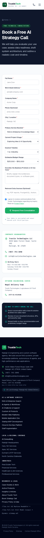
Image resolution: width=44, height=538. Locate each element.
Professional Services (10, 474)
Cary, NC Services (9, 446)
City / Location (11, 117)
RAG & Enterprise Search (11, 401)
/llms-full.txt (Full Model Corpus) (16, 510)
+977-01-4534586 (14, 295)
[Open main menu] (39, 4)
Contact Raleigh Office (33, 531)
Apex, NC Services (9, 449)
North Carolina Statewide (12, 456)
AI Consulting (7, 439)
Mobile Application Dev (11, 418)
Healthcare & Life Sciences (12, 471)
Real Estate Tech (8, 464)
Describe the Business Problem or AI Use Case (20, 169)
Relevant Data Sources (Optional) (17, 189)
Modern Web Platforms (11, 415)
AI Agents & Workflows (11, 404)
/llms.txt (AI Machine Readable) (15, 506)
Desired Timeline (11, 148)
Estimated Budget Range (14, 157)
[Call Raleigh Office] (34, 5)
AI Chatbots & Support (11, 408)
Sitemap (19, 531)
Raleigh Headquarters (10, 442)
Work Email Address (13, 88)
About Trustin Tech (9, 495)
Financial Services (9, 468)
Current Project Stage (14, 137)
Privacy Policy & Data (10, 502)
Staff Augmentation (9, 428)
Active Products (8, 488)
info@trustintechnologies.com (22, 256)
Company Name (11, 98)
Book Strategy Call (9, 498)
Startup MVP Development (12, 421)
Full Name (9, 78)
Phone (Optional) (11, 108)
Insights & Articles (9, 492)
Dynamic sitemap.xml (10, 513)
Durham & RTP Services (11, 453)
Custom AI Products (10, 411)
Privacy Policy (19, 204)
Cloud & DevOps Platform (12, 425)
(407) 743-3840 (15, 252)
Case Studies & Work (10, 485)
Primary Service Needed (14, 128)
